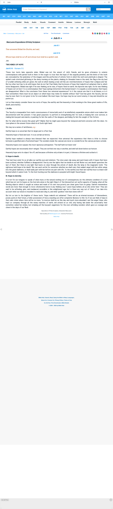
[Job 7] (3, 234)
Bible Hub (56, 216)
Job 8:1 (56, 45)
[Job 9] (110, 234)
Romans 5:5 (19, 68)
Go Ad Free (5, 500)
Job (23, 33)
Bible (4, 33)
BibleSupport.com (54, 213)
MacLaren (18, 33)
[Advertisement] (56, 265)
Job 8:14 (56, 53)
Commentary (10, 33)
